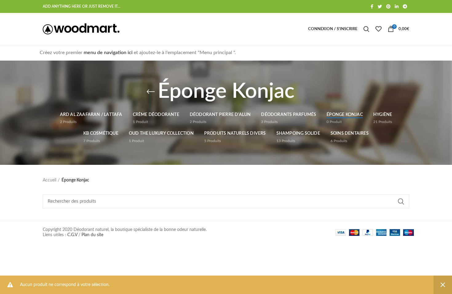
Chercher (401, 201)
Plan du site (92, 235)
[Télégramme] (405, 6)
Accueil (49, 180)
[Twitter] (379, 6)
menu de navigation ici (109, 52)
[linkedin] (397, 6)
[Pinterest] (388, 6)
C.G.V (72, 235)
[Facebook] (371, 6)
